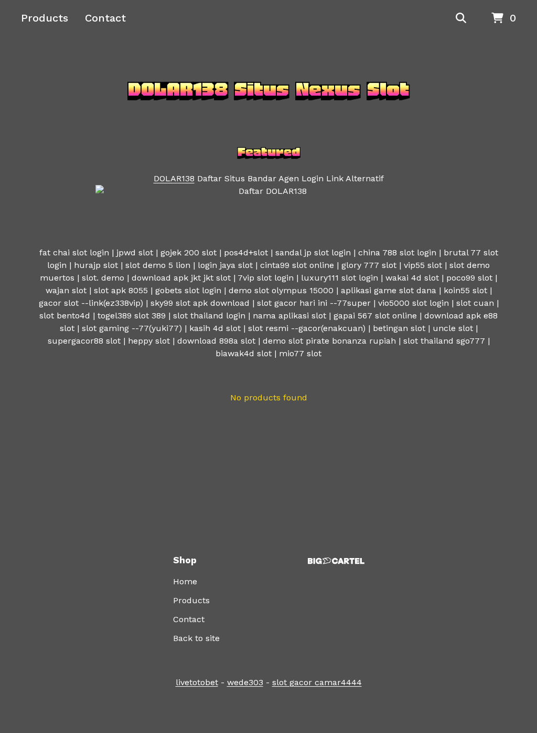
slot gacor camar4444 (317, 682)
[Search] (461, 18)
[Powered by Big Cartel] (336, 561)
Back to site (196, 638)
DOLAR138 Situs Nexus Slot (268, 89)
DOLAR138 (174, 178)
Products (44, 18)
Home (185, 581)
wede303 (245, 682)
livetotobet (197, 682)
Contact (105, 18)
